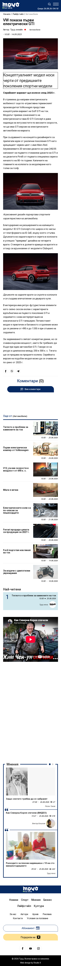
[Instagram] (38, 948)
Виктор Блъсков (38, 823)
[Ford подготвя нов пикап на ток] (45, 551)
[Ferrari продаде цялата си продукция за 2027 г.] (45, 531)
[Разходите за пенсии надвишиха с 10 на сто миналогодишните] (30, 846)
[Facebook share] (5, 371)
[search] (49, 4)
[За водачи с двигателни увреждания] (45, 572)
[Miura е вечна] (45, 490)
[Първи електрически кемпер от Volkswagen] (45, 449)
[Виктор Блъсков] (50, 823)
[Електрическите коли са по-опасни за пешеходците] (45, 510)
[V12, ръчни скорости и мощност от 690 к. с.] (45, 469)
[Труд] (30, 889)
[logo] (10, 5)
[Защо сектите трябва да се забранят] (30, 781)
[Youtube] (30, 948)
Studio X (37, 963)
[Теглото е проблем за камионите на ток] (45, 428)
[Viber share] (11, 371)
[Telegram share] (18, 371)
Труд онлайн (16, 29)
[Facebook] (22, 948)
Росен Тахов (50, 806)
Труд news (43, 605)
